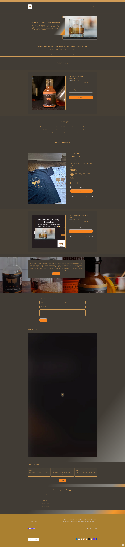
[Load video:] (62, 395)
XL (84, 174)
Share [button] (71, 103)
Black (78, 170)
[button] (90, 6)
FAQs (29, 524)
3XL (73, 177)
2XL (89, 174)
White (73, 170)
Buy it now (80, 97)
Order (56, 274)
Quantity (70, 86)
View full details (88, 103)
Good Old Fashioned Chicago (35, 544)
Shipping (70, 80)
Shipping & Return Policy (33, 522)
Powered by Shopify (43, 544)
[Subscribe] (72, 53)
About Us (29, 520)
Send (43, 320)
